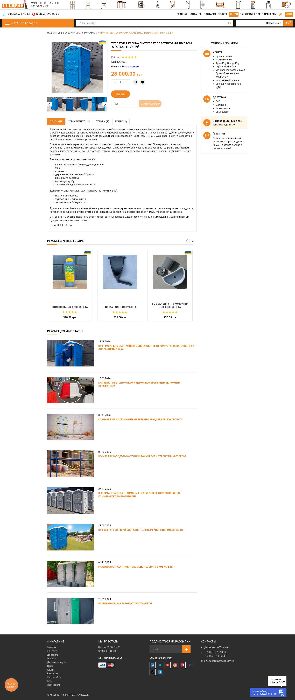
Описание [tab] (56, 121)
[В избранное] (142, 82)
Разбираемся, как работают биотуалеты (125, 603)
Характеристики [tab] (79, 121)
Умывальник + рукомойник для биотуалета (170, 305)
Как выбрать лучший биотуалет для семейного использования (141, 530)
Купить (120, 94)
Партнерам (269, 14)
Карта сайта (54, 677)
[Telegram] (160, 672)
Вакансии (246, 14)
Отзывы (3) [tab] (102, 121)
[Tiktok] (153, 672)
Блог (257, 14)
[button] (49, 104)
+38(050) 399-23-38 (215, 655)
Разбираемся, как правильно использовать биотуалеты (135, 566)
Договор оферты (56, 662)
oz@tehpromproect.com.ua (219, 660)
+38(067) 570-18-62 (215, 652)
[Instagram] (175, 665)
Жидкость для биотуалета (70, 307)
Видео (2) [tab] (121, 121)
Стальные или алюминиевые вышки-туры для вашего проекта (140, 419)
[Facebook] (153, 665)
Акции (233, 14)
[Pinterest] (183, 665)
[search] (229, 23)
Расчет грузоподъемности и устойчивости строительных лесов (142, 456)
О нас (50, 666)
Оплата (222, 14)
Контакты (195, 14)
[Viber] (190, 665)
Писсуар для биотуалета (119, 307)
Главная (182, 14)
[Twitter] (160, 665)
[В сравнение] (135, 82)
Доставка (209, 14)
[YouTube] (168, 665)
